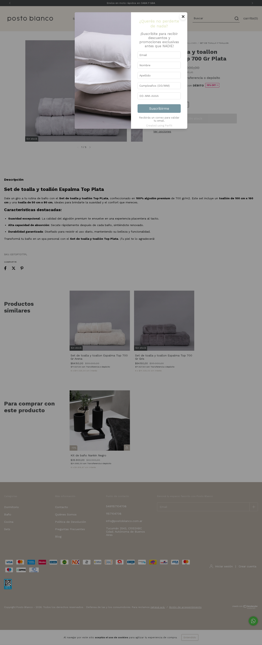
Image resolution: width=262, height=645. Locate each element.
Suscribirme (159, 108)
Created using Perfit (159, 125)
